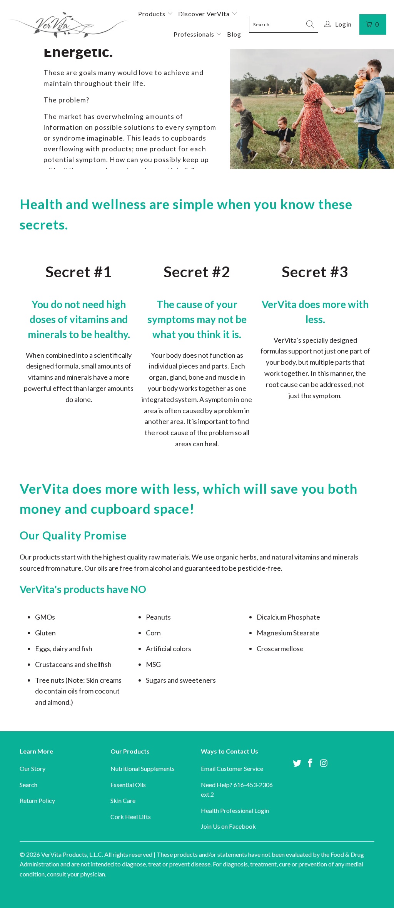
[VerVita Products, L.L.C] (68, 24)
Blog (234, 34)
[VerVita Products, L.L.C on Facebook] (310, 763)
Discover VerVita (204, 13)
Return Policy (37, 800)
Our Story (32, 768)
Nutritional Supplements (142, 768)
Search (28, 784)
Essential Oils (128, 784)
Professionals (195, 34)
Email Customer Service (232, 768)
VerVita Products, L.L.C (71, 854)
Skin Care (122, 800)
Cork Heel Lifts (130, 816)
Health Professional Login (235, 810)
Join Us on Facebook (228, 826)
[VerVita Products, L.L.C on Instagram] (324, 763)
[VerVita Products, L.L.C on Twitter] (297, 763)
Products (152, 13)
